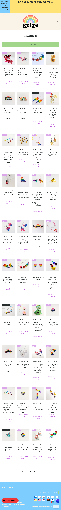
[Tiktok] (12, 487)
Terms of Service (19, 504)
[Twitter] (5, 487)
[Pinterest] (7, 487)
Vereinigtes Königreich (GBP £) (48, 492)
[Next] (58, 471)
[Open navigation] (4, 21)
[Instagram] (10, 487)
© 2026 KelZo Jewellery (39, 506)
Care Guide (5, 506)
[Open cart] (58, 21)
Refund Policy (17, 502)
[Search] (55, 21)
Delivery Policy (7, 504)
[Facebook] (2, 487)
